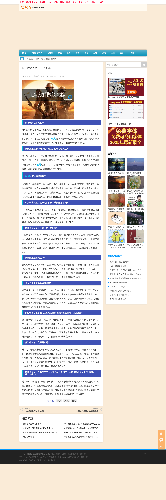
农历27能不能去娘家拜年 (120, 261)
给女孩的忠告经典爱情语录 (120, 290)
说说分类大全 (31, 2)
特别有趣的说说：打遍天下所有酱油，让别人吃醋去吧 (83, 436)
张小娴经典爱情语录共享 (120, 282)
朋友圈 (42, 2)
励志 (74, 2)
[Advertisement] (83, 30)
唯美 (68, 2)
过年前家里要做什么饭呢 (35, 411)
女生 (87, 2)
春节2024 (30, 58)
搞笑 (93, 2)
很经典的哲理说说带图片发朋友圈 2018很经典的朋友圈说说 (127, 278)
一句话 (100, 2)
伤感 (49, 2)
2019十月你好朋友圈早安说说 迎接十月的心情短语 (83, 432)
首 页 (21, 2)
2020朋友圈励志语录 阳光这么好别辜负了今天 (82, 423)
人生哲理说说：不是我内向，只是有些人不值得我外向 (83, 428)
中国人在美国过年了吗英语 (87, 411)
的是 (39, 164)
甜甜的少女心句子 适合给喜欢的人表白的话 (127, 274)
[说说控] (33, 5)
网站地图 (75, 454)
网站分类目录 (55, 454)
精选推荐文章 (66, 454)
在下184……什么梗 (117, 286)
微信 (62, 2)
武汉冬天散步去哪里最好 (120, 295)
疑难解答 (82, 454)
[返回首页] (160, 433)
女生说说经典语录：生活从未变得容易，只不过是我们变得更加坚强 (42, 432)
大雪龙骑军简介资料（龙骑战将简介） (38, 428)
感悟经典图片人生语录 (32, 423)
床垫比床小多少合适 (118, 299)
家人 (53, 138)
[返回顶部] (160, 446)
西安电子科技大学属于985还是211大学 (125, 270)
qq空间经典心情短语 (118, 265)
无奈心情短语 (28, 436)
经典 (56, 2)
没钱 (27, 176)
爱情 (80, 2)
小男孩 (144, 453)
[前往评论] (160, 440)
